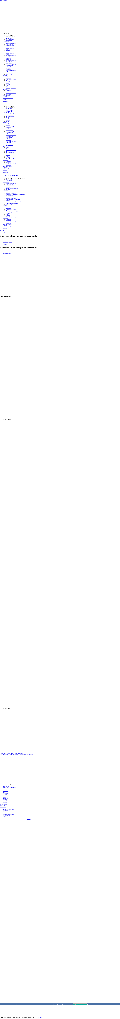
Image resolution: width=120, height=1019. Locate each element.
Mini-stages (8, 219)
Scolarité (5, 75)
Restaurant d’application (8, 98)
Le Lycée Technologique (13, 199)
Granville (8, 189)
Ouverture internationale (11, 221)
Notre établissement (10, 185)
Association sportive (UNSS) (12, 211)
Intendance (8, 213)
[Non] (87, 1004)
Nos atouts (8, 187)
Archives (5, 99)
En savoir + (40, 1017)
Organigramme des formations (12, 192)
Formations (5, 51)
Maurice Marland (9, 184)
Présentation (5, 31)
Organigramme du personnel (12, 188)
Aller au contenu (3, 0)
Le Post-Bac (14, 202)
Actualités (5, 96)
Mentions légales (6, 810)
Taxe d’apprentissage (7, 95)
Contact (4, 811)
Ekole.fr (28, 819)
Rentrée (7, 207)
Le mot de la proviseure (11, 183)
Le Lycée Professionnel (15, 194)
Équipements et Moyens (11, 209)
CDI (7, 210)
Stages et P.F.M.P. (9, 204)
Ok (74, 1004)
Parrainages (8, 220)
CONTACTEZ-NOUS (10, 175)
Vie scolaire (8, 208)
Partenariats (5, 89)
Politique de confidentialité (8, 809)
